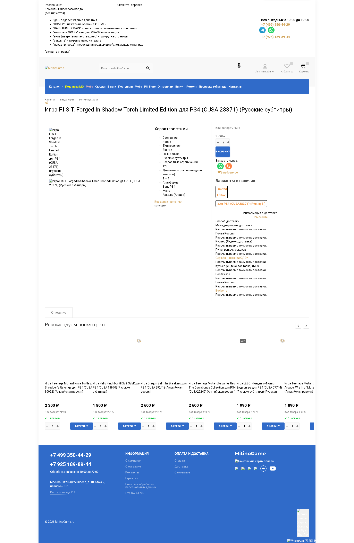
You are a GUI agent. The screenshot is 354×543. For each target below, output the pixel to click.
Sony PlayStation (88, 99)
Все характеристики (168, 201)
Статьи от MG (134, 493)
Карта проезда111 (62, 492)
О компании (133, 460)
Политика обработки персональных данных (140, 486)
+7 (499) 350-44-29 (275, 24)
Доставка (181, 466)
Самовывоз (182, 472)
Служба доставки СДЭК (232, 257)
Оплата (180, 460)
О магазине (133, 466)
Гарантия (131, 478)
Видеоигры (67, 99)
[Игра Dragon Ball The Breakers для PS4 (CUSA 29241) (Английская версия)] (165, 359)
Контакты (132, 472)
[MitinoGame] (272, 453)
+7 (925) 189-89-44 (275, 37)
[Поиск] (148, 68)
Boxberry (221, 290)
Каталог (50, 99)
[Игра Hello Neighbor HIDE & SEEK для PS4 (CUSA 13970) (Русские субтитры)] (117, 359)
